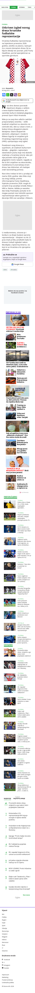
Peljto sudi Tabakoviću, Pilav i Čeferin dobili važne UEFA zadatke (24, 714)
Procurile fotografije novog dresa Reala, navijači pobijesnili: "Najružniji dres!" (24, 591)
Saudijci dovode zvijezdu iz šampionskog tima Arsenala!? (23, 726)
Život (3, 945)
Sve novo (26, 895)
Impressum (5, 975)
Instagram (7, 965)
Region (4, 920)
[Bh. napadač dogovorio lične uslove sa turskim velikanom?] (10, 689)
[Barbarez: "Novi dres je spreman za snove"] (10, 566)
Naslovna (5, 7)
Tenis (29, 7)
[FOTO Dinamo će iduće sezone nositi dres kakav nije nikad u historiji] (10, 529)
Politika (4, 917)
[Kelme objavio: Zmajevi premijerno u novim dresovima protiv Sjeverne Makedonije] (10, 639)
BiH (3, 914)
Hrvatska (14, 270)
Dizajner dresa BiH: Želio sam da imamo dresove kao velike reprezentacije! (24, 627)
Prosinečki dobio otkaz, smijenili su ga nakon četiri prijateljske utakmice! (24, 653)
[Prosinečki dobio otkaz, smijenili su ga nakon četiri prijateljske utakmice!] (10, 653)
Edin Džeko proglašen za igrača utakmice (24, 762)
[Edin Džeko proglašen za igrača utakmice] (10, 763)
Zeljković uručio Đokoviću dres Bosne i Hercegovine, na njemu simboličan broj (24, 542)
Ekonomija (5, 931)
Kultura (4, 939)
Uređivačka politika (8, 982)
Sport (3, 925)
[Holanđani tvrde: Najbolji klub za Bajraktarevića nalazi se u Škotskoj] (10, 665)
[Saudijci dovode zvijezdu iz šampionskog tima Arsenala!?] (10, 726)
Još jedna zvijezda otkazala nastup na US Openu (18, 861)
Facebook (7, 959)
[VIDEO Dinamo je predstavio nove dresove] (10, 615)
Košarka (22, 7)
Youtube (6, 968)
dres (5, 270)
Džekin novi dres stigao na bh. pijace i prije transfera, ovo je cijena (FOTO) (24, 554)
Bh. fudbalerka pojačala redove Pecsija (23, 677)
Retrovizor (5, 942)
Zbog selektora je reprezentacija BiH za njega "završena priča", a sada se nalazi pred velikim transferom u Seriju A (24, 788)
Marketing (5, 977)
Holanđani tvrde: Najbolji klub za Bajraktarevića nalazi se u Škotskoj (24, 665)
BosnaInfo (9, 88)
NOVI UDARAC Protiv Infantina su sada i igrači (24, 701)
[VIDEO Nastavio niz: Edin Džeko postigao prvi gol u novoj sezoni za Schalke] (10, 775)
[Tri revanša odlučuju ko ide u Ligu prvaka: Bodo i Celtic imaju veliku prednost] (10, 750)
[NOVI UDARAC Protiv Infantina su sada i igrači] (10, 701)
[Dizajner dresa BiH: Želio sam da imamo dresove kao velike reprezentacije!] (10, 627)
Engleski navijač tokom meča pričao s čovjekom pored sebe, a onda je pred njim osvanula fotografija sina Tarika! (24, 738)
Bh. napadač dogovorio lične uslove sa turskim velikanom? (23, 689)
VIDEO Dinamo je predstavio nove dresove (23, 615)
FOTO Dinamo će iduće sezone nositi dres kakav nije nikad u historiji (24, 529)
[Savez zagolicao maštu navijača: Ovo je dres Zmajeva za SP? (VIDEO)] (10, 578)
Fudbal (13, 7)
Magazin (4, 937)
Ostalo (21, 623)
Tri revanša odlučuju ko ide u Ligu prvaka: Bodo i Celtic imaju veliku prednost (24, 751)
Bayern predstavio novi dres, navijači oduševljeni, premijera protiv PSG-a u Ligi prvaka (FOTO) (24, 517)
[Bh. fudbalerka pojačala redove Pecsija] (10, 677)
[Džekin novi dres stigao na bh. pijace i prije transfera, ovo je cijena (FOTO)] (10, 554)
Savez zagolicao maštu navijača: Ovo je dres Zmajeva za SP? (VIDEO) (24, 578)
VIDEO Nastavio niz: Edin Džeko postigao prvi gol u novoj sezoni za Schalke (24, 775)
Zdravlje (4, 928)
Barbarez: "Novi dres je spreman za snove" (24, 566)
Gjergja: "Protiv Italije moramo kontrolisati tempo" (20, 837)
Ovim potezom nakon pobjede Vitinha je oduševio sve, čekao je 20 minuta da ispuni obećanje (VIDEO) (23, 603)
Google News (19, 264)
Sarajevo (4, 934)
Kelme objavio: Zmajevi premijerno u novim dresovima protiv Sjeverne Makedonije (24, 640)
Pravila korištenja (7, 980)
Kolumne (5, 951)
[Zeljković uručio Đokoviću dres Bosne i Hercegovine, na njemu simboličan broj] (10, 541)
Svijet (3, 923)
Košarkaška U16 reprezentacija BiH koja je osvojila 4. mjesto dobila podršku (18, 816)
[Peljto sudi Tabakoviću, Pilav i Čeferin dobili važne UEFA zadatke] (10, 713)
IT (2, 948)
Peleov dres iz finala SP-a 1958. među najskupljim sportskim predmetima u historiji (24, 505)
